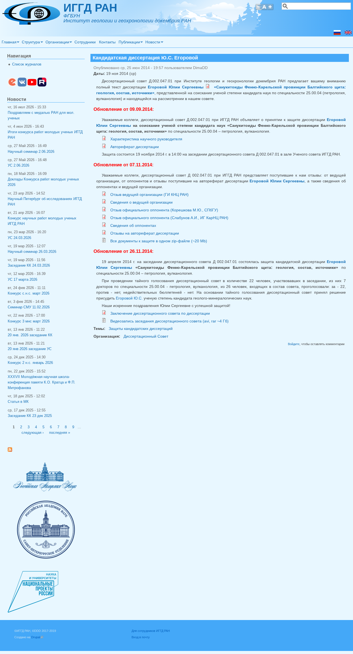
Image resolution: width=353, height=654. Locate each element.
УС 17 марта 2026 (22, 280)
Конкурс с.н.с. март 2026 (28, 293)
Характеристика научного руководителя (146, 139)
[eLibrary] (12, 85)
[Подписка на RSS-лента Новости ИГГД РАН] (12, 451)
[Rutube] (42, 85)
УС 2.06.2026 (18, 165)
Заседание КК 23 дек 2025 (30, 416)
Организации (56, 43)
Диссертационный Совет (146, 336)
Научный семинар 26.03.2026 (32, 252)
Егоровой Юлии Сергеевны (176, 87)
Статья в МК (18, 402)
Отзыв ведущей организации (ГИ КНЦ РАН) (149, 194)
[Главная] (31, 23)
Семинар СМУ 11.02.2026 (29, 307)
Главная (8, 43)
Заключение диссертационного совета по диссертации (160, 313)
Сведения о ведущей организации (141, 202)
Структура (30, 43)
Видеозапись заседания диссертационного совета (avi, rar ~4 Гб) (169, 321)
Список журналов (26, 64)
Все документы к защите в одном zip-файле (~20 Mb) (158, 241)
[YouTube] (32, 85)
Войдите (293, 344)
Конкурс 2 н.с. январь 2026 (30, 363)
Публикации (128, 43)
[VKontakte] (22, 85)
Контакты (107, 42)
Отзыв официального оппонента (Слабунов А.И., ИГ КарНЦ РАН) (169, 218)
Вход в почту (141, 637)
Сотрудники (85, 42)
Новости (152, 43)
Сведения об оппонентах (133, 225)
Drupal (37, 637)
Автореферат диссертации (134, 147)
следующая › (33, 433)
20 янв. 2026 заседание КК (30, 335)
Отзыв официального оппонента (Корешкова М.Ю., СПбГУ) (164, 210)
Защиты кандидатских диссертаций (141, 328)
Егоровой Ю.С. (129, 298)
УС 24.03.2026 (19, 238)
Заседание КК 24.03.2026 (29, 265)
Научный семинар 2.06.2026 (31, 152)
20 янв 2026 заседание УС (30, 349)
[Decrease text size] (258, 9)
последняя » (59, 433)
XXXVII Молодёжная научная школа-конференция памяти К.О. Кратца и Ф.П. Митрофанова (41, 382)
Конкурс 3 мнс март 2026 (29, 321)
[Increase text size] (271, 9)
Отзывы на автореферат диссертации (144, 233)
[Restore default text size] (264, 9)
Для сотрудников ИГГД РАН (151, 630)
